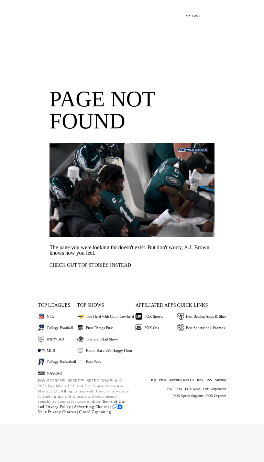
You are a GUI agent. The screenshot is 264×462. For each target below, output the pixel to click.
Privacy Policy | (59, 407)
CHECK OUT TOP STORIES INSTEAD (90, 265)
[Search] (210, 13)
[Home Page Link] (45, 12)
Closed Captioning (95, 412)
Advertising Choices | (93, 407)
